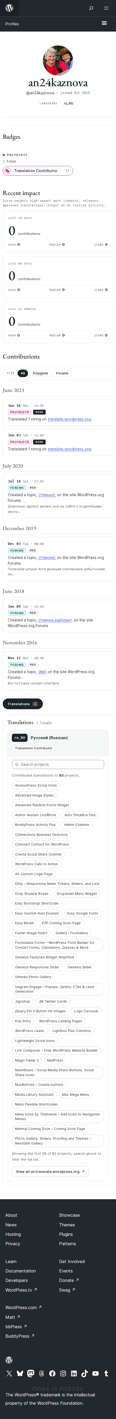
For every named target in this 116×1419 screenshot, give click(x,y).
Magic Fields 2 (27, 1060)
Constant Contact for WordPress (42, 844)
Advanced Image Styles (34, 795)
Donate (69, 1280)
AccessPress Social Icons (36, 785)
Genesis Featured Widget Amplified (44, 957)
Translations (21, 704)
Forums (62, 373)
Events (66, 1271)
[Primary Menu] (104, 23)
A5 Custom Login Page (34, 874)
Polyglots (40, 373)
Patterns (67, 1243)
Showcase (69, 1215)
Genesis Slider (80, 967)
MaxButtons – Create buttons (39, 1085)
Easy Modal (24, 923)
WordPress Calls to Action (36, 864)
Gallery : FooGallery (72, 933)
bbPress (16, 1326)
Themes (67, 1224)
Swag (67, 1290)
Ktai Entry (23, 1021)
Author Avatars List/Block (35, 815)
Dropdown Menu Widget (77, 894)
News (11, 1224)
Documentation (20, 1271)
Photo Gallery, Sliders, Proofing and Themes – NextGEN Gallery (53, 1140)
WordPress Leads (29, 1031)
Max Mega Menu (75, 1095)
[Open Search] (91, 8)
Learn (10, 1261)
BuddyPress (20, 1336)
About (11, 1215)
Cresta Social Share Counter (38, 854)
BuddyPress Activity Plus (35, 825)
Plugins (66, 1234)
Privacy (12, 1243)
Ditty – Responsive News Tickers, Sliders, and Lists (57, 884)
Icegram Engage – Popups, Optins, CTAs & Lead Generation (54, 989)
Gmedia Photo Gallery (33, 977)
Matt (13, 1317)
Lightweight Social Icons (35, 1041)
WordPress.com (23, 1307)
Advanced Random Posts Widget (42, 805)
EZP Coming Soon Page (61, 923)
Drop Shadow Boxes (32, 894)
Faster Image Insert (31, 933)
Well (41, 671)
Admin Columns (76, 825)
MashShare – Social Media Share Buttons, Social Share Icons (54, 1072)
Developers (16, 1280)
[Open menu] (107, 8)
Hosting (13, 1234)
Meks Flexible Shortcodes (36, 1104)
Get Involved (72, 1261)
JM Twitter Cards (53, 1001)
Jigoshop (22, 1001)
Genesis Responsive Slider (37, 967)
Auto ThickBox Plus (80, 815)
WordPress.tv (21, 1290)
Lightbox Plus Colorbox (72, 1031)
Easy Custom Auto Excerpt (37, 913)
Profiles (12, 24)
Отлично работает (54, 620)
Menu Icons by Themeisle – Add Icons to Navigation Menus (57, 1116)
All (23, 373)
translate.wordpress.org (69, 419)
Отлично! (46, 494)
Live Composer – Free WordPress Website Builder (56, 1050)
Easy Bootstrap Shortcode (37, 903)
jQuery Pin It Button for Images (40, 1011)
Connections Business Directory (41, 835)
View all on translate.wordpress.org (48, 1171)
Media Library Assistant (34, 1095)
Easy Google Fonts (82, 913)
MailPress (55, 1060)
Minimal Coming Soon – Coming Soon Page (50, 1129)
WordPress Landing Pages (60, 1021)
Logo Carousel (86, 1011)
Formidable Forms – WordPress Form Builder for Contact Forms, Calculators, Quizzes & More (54, 945)
